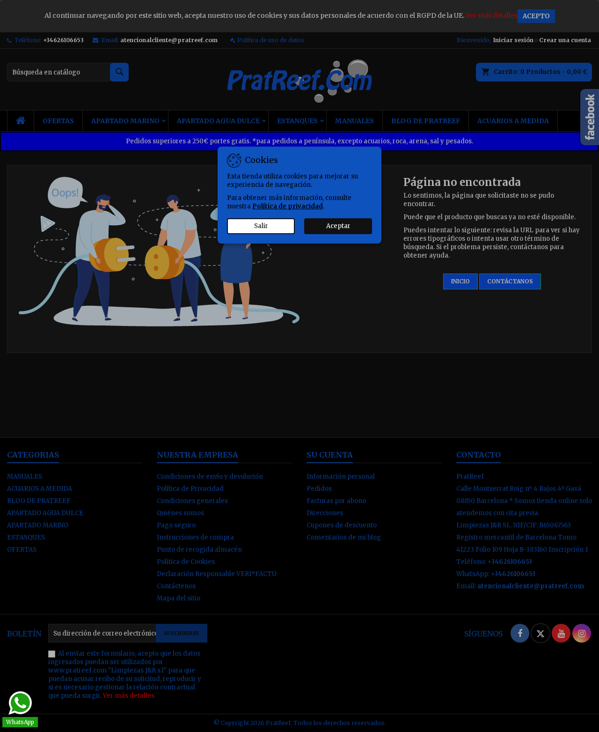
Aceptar (338, 226)
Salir (261, 226)
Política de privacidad (287, 206)
